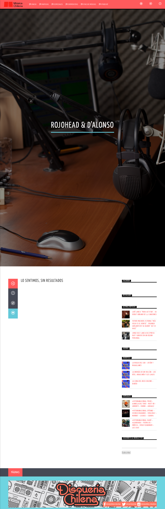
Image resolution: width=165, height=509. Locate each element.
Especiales (58, 4)
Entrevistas (73, 4)
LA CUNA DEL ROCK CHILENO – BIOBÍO (142, 406)
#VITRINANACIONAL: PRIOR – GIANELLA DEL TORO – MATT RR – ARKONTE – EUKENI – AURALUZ (144, 427)
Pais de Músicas (90, 4)
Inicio (34, 4)
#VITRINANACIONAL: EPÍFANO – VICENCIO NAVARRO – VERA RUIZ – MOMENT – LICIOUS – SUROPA (144, 437)
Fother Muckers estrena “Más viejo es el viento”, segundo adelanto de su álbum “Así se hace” (144, 348)
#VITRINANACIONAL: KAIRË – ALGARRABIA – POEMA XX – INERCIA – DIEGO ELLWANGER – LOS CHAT (143, 448)
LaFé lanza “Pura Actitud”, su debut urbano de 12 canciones (144, 337)
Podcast (105, 4)
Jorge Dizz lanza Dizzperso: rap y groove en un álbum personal (143, 359)
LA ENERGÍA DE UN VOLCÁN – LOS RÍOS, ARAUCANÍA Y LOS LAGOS (144, 397)
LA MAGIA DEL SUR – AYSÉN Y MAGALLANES (142, 388)
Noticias (45, 4)
